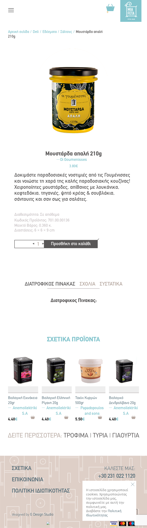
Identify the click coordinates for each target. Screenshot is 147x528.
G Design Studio (41, 515)
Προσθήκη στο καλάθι (71, 244)
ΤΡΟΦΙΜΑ (76, 436)
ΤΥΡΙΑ (100, 436)
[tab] (50, 284)
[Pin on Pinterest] (25, 256)
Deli (36, 32)
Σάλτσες (66, 32)
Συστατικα (111, 284)
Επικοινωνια (27, 480)
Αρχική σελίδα (18, 32)
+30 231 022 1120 (116, 476)
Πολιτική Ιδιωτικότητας (41, 491)
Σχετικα (21, 468)
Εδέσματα (49, 32)
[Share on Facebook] (17, 256)
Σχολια (87, 284)
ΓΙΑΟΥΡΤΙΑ (125, 436)
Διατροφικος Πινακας (50, 284)
